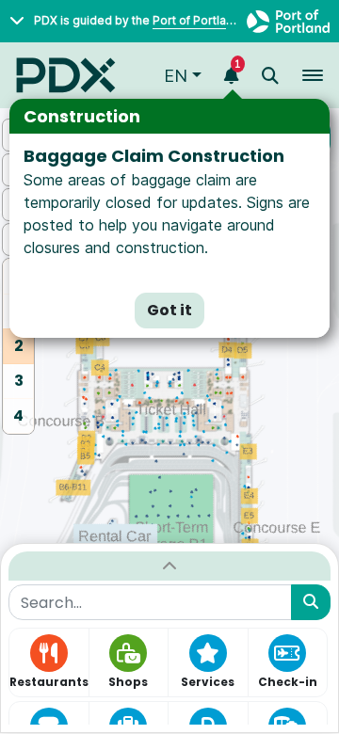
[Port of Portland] (288, 21)
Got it (169, 310)
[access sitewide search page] (270, 76)
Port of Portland (196, 20)
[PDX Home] (66, 75)
